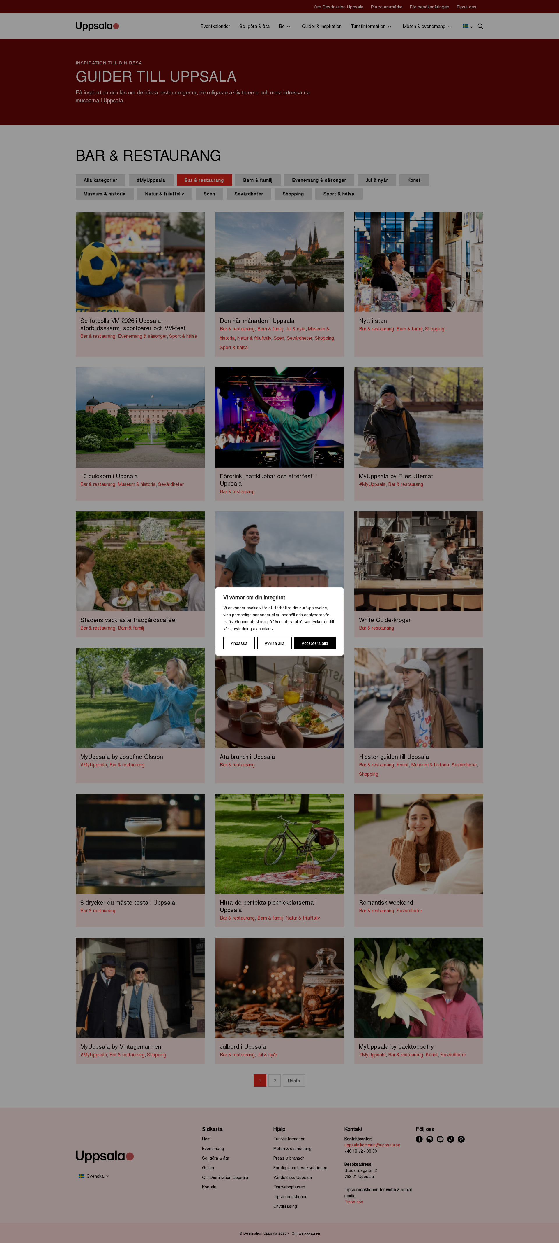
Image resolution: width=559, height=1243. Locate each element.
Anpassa (239, 643)
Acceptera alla (315, 643)
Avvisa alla (274, 643)
